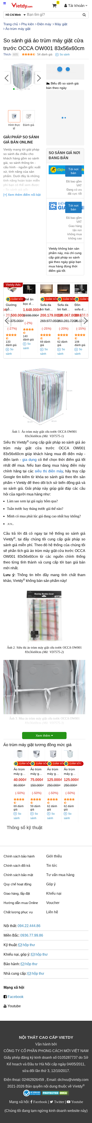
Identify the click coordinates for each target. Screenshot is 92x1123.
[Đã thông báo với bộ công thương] (32, 1093)
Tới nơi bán (73, 171)
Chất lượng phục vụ (18, 912)
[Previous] (6, 78)
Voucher (52, 903)
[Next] (38, 78)
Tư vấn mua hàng (60, 875)
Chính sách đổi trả (17, 865)
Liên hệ (52, 912)
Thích (7, 54)
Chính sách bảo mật (18, 875)
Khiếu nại (53, 893)
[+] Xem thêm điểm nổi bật (22, 194)
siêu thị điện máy (49, 471)
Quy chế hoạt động (17, 884)
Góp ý (51, 884)
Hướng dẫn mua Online (21, 903)
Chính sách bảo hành (19, 856)
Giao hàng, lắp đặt (17, 893)
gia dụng (29, 460)
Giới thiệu (54, 856)
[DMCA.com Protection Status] (55, 1093)
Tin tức (51, 865)
